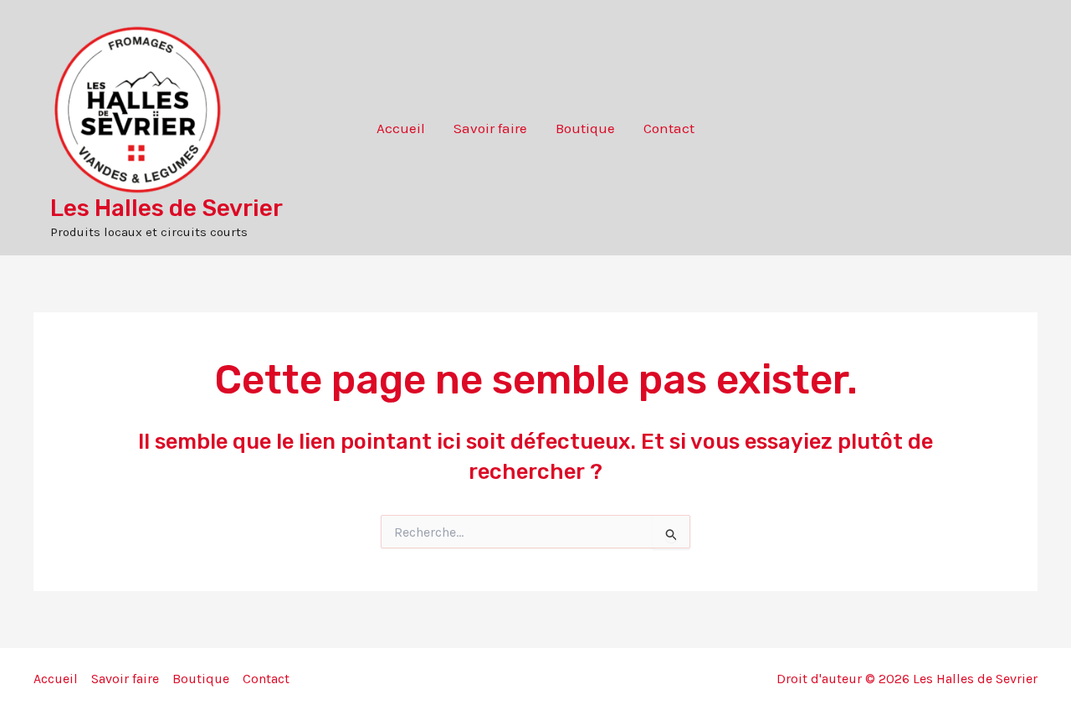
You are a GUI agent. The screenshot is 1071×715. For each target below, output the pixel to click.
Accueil (401, 128)
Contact (668, 128)
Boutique (585, 128)
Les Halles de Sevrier (166, 208)
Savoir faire (490, 128)
